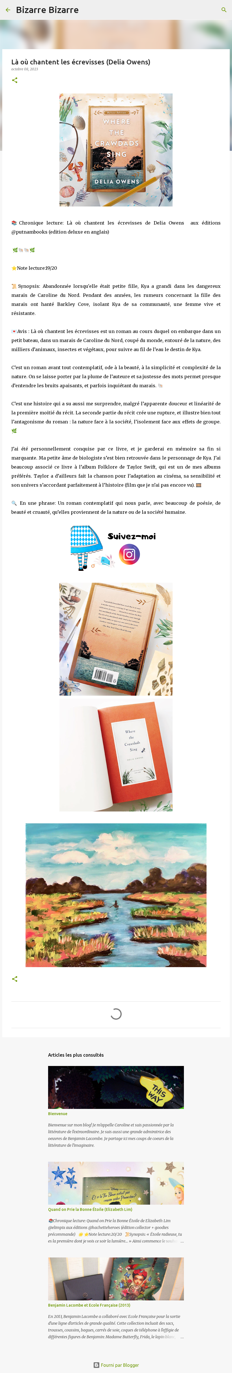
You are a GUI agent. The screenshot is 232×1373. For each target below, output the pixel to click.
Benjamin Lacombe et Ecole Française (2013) (89, 1305)
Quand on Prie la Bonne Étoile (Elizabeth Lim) (90, 1209)
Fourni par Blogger (119, 1365)
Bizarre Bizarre (47, 10)
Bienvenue (57, 1113)
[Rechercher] (86, 10)
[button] (14, 80)
